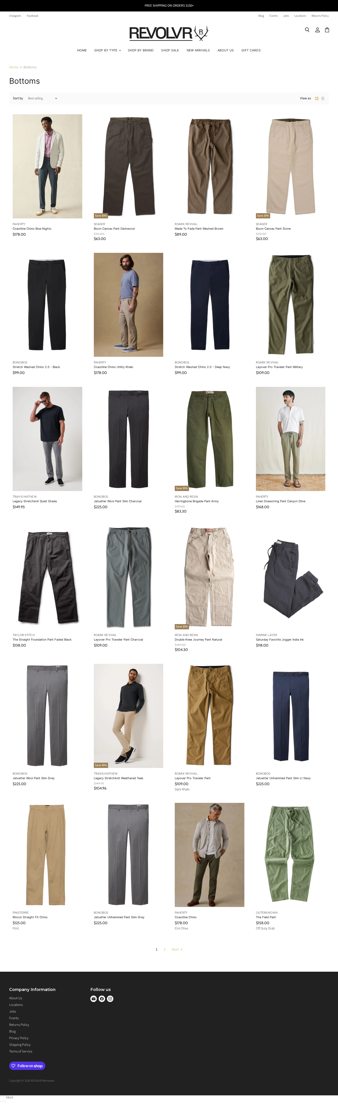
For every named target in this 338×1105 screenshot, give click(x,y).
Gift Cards (251, 50)
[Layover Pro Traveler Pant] (209, 716)
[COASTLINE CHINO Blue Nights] (47, 166)
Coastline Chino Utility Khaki (113, 367)
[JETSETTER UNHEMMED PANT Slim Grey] (128, 855)
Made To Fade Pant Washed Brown (199, 228)
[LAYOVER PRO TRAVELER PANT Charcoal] (128, 577)
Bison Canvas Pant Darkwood (114, 228)
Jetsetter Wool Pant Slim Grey (33, 778)
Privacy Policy (19, 1038)
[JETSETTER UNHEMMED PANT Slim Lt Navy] (291, 716)
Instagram (15, 16)
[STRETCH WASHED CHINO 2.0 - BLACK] (47, 305)
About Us (226, 50)
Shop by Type (106, 50)
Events (273, 16)
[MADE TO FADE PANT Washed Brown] (209, 166)
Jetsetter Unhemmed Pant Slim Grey (119, 917)
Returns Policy (320, 16)
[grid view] (317, 98)
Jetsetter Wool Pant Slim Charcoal (117, 501)
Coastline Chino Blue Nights (32, 228)
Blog (261, 16)
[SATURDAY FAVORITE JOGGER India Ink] (291, 577)
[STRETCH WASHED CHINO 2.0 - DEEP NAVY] (209, 305)
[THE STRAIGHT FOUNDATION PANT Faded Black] (47, 577)
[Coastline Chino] (209, 855)
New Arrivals (198, 50)
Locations (300, 16)
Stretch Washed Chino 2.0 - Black (36, 367)
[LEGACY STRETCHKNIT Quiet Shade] (47, 439)
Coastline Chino (186, 917)
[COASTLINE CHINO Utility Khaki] (128, 305)
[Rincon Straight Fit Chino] (47, 855)
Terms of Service (20, 1051)
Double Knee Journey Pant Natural (198, 639)
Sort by (18, 98)
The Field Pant (266, 917)
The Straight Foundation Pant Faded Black (42, 639)
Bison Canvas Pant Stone (273, 228)
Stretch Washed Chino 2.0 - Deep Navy (202, 367)
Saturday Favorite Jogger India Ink (280, 639)
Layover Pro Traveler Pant (193, 778)
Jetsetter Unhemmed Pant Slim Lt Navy (283, 778)
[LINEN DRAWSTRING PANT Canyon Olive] (291, 439)
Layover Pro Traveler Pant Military (279, 367)
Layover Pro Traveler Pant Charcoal (118, 639)
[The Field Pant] (291, 855)
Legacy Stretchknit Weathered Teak (118, 778)
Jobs (286, 16)
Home (82, 50)
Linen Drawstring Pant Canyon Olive (280, 501)
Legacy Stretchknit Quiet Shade (35, 501)
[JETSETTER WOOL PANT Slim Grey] (47, 716)
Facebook (32, 16)
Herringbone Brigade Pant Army (197, 501)
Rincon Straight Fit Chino (30, 917)
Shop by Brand (141, 50)
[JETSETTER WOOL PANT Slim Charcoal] (128, 439)
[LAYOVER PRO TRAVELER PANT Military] (291, 305)
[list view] (323, 98)
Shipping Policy (20, 1044)
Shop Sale (170, 50)
